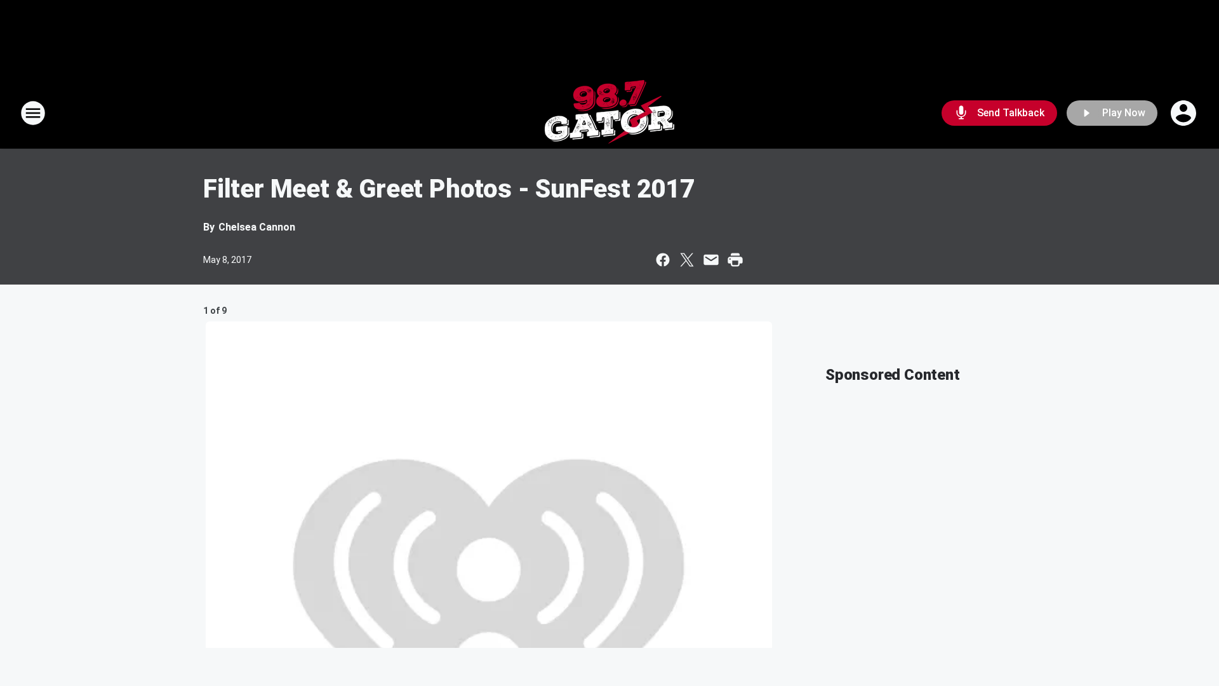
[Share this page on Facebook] (663, 260)
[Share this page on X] (687, 260)
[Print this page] (735, 260)
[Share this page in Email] (711, 260)
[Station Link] (609, 113)
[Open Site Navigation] (33, 113)
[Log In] (1185, 113)
